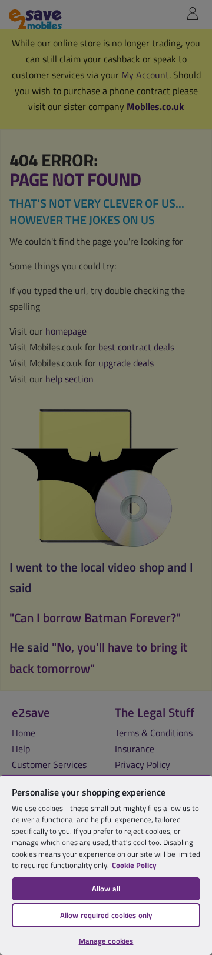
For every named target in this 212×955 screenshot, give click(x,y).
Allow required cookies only (106, 915)
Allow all (106, 888)
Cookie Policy (134, 865)
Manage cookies (106, 941)
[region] (106, 864)
